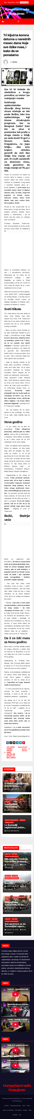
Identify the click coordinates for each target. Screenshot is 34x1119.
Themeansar (18, 1101)
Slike (30, 1110)
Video (28, 1105)
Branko (15, 62)
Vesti (6, 781)
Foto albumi (18, 1110)
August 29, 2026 (13, 864)
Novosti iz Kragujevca (11, 799)
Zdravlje (12, 781)
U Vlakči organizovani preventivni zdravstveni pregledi (16, 786)
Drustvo (7, 854)
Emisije (25, 1110)
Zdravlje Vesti (9, 822)
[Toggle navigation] (18, 21)
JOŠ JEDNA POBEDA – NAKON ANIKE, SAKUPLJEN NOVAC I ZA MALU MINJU (11, 752)
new (20, 1114)
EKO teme (14, 854)
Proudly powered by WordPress (11, 1098)
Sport (21, 799)
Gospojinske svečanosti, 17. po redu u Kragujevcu (15, 904)
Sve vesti (7, 801)
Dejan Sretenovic (12, 789)
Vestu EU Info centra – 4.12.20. (22, 749)
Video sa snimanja (8, 1110)
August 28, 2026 (13, 929)
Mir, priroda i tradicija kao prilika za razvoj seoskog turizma (16, 861)
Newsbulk (29, 1098)
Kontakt (15, 1114)
